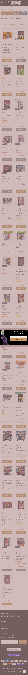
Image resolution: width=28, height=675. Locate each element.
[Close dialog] (27, 330)
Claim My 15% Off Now (18, 339)
